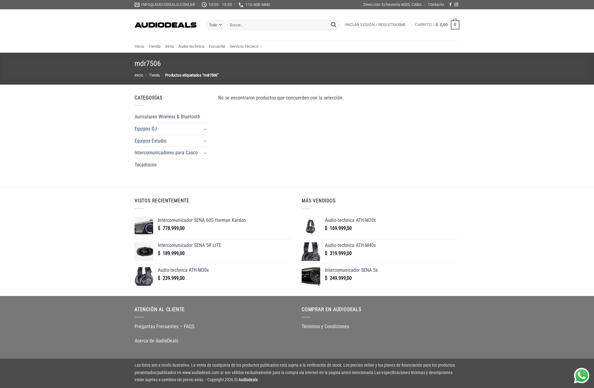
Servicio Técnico (244, 46)
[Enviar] (333, 25)
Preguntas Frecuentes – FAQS (164, 326)
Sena (169, 46)
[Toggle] (205, 129)
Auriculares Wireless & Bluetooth (167, 117)
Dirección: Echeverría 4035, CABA (392, 4)
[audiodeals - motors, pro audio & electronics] (165, 25)
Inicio (139, 46)
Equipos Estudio (150, 141)
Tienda (154, 46)
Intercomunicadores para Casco (166, 153)
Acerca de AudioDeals (156, 341)
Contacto (436, 4)
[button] (375, 25)
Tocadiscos (146, 165)
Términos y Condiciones (325, 326)
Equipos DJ (146, 129)
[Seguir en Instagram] (456, 4)
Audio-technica (191, 46)
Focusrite (217, 46)
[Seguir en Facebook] (450, 4)
